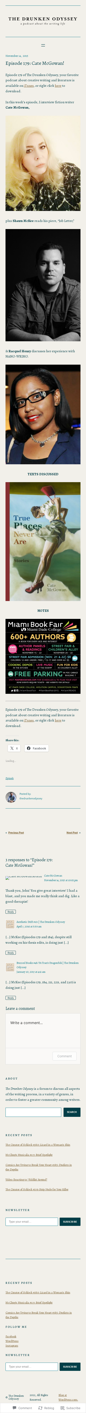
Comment (64, 1056)
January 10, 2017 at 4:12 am (31, 972)
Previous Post (16, 832)
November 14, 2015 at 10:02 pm (61, 880)
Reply (11, 911)
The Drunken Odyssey (16, 1397)
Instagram (12, 1345)
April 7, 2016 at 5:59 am (29, 926)
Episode (10, 778)
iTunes (29, 85)
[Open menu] (43, 45)
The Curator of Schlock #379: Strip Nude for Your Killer (37, 1189)
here (58, 85)
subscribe (70, 1221)
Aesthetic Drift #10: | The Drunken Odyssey (41, 922)
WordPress (12, 1341)
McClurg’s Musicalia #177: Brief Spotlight (29, 1155)
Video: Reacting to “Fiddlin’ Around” (26, 1179)
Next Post (72, 832)
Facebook (11, 1336)
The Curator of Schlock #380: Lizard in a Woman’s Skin (38, 1145)
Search (72, 1112)
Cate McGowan (53, 875)
